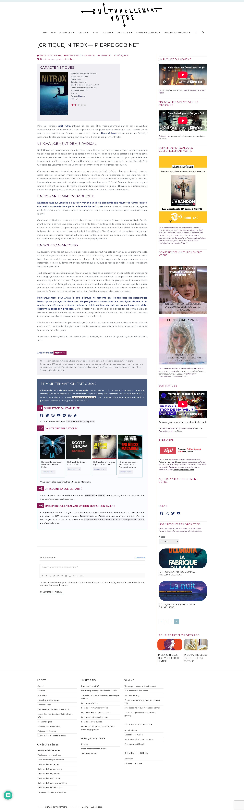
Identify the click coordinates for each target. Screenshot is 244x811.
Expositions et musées (134, 735)
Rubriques (47, 32)
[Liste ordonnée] (58, 576)
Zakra (85, 807)
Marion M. (106, 55)
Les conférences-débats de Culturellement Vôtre (55, 715)
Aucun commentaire (50, 55)
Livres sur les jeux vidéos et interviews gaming (140, 714)
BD (93, 32)
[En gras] (42, 576)
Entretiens (42, 695)
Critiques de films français (48, 764)
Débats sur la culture (133, 763)
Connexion (139, 557)
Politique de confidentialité (49, 726)
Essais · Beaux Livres (147, 32)
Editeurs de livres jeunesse (92, 722)
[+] (81, 576)
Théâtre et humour (89, 753)
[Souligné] (50, 576)
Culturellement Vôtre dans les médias (53, 709)
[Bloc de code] (70, 576)
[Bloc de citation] (66, 576)
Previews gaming (132, 695)
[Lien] (74, 576)
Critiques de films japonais (49, 774)
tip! (168, 450)
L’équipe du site (44, 705)
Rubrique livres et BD (90, 686)
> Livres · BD (66, 32)
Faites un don (87, 516)
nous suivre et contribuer (84, 397)
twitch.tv (198, 428)
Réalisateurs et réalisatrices (49, 755)
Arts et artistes (131, 730)
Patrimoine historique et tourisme (139, 739)
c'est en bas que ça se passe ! (80, 421)
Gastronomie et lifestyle (135, 744)
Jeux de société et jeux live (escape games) (142, 708)
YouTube (178, 431)
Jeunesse (106, 32)
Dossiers (41, 691)
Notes (162, 537)
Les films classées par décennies (51, 760)
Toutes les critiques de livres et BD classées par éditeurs (100, 697)
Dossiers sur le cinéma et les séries (52, 792)
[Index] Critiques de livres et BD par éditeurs (195, 658)
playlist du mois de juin (172, 90)
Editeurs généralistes (89, 703)
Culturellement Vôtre (56, 807)
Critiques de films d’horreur (49, 778)
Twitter (101, 495)
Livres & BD (73, 55)
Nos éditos (129, 759)
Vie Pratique (123, 32)
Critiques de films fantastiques (50, 788)
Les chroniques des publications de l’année (99, 691)
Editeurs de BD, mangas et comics (95, 712)
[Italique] (46, 576)
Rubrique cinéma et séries (49, 750)
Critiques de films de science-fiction (52, 783)
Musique (84, 744)
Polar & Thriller (87, 55)
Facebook (90, 495)
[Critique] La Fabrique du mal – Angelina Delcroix (177, 573)
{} (78, 576)
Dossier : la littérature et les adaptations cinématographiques (98, 728)
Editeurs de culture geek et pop (94, 717)
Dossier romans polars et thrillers (57, 59)
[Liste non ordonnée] (62, 576)
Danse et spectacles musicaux (93, 749)
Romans (82, 32)
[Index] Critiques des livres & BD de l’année (168, 658)
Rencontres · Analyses (176, 32)
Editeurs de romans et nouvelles (94, 708)
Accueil (41, 686)
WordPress (96, 807)
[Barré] (54, 576)
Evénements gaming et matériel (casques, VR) (142, 701)
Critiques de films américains (50, 769)
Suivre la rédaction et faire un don (52, 736)
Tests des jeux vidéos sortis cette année (140, 686)
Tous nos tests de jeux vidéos (136, 691)
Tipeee (102, 516)
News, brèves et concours (48, 700)
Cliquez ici (82, 96)
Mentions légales (45, 722)
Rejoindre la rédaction (47, 731)
